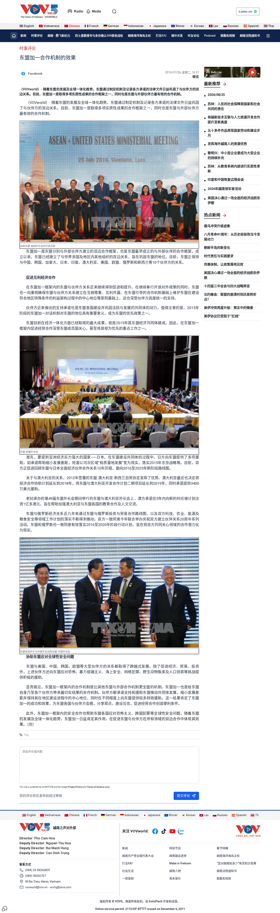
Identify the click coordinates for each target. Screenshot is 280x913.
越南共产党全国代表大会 (138, 855)
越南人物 (175, 871)
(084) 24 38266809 (37, 870)
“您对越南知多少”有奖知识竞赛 (236, 863)
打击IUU (161, 35)
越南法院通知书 (250, 35)
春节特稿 (222, 848)
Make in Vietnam (180, 863)
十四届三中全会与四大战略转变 (227, 286)
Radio (78, 11)
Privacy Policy (75, 787)
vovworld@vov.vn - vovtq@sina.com (48, 887)
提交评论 (183, 796)
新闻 (23, 35)
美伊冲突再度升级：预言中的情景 (228, 308)
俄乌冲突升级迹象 (217, 226)
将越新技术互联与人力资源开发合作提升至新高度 (234, 119)
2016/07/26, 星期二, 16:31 (182, 72)
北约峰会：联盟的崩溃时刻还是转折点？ (230, 297)
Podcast (210, 35)
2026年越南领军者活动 (224, 189)
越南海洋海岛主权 (139, 35)
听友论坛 (193, 35)
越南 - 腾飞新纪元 (59, 35)
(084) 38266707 (35, 875)
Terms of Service (95, 787)
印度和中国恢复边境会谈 (226, 180)
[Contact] (4, 908)
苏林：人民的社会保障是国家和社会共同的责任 (234, 106)
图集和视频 (228, 35)
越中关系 (177, 35)
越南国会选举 (178, 855)
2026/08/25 (216, 95)
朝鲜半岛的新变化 (217, 248)
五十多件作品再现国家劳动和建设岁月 (234, 133)
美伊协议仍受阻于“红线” (222, 316)
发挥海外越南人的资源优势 (227, 144)
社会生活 (128, 871)
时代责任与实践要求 (218, 256)
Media (96, 11)
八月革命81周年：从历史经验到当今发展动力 (232, 236)
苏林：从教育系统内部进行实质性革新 (234, 168)
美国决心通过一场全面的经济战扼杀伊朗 (234, 200)
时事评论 (37, 35)
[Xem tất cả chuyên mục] (268, 36)
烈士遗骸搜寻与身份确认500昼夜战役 (99, 35)
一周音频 (128, 878)
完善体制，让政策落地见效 (223, 264)
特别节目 (175, 848)
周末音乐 (175, 878)
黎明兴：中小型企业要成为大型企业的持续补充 (234, 155)
